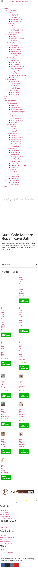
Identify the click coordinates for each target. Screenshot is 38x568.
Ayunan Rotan (15, 60)
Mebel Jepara (10, 498)
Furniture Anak (12, 13)
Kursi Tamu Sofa (16, 32)
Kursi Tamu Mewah (17, 30)
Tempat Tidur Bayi (17, 19)
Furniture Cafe (12, 34)
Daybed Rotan (15, 62)
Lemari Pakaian (16, 49)
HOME (6, 8)
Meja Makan (15, 86)
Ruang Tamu (11, 23)
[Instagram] (7, 565)
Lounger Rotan (15, 71)
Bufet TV (13, 26)
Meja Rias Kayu (16, 51)
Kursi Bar (13, 36)
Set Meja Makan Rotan (18, 75)
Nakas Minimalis (16, 54)
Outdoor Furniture (13, 90)
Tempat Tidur (15, 56)
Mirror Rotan (15, 73)
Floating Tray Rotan (17, 66)
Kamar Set (14, 45)
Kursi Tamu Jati (16, 28)
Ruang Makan (11, 79)
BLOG (5, 97)
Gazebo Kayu (15, 92)
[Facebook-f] (3, 565)
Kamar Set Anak (16, 17)
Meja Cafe (14, 41)
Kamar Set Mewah (17, 47)
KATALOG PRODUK (10, 11)
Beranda (4, 199)
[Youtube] (16, 565)
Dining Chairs (15, 64)
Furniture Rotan (12, 58)
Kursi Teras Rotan (16, 69)
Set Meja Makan (16, 88)
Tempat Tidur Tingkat (18, 21)
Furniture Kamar (12, 43)
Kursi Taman (15, 94)
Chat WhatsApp (24, 300)
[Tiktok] (12, 565)
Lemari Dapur (15, 84)
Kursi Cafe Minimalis (17, 38)
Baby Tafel (14, 15)
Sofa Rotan (14, 77)
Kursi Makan (15, 81)
